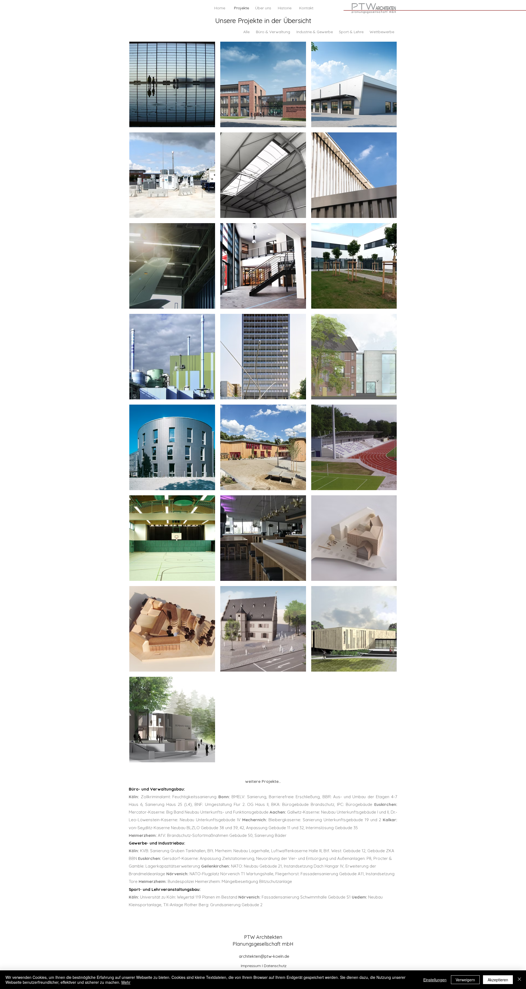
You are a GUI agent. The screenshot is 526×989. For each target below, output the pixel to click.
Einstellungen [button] (435, 979)
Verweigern (465, 979)
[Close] (519, 980)
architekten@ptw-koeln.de (264, 956)
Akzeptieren (498, 979)
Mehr (125, 982)
